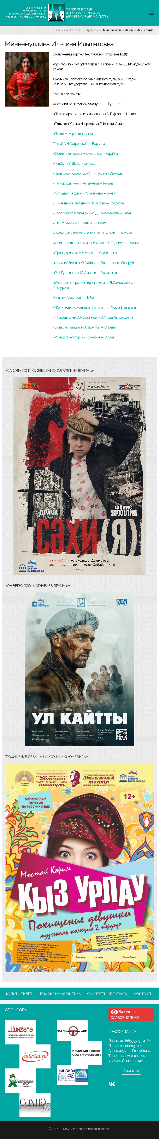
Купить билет (19, 994)
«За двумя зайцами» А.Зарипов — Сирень (84, 327)
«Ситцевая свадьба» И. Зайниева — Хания (84, 193)
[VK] (111, 1085)
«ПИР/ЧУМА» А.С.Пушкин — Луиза (80, 223)
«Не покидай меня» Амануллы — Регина (83, 183)
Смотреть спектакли (107, 994)
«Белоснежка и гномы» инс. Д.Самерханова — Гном (92, 213)
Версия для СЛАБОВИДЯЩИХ (125, 1015)
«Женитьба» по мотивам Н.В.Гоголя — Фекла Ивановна (94, 307)
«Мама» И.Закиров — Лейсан (74, 298)
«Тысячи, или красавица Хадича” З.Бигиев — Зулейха (92, 233)
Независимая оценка (60, 994)
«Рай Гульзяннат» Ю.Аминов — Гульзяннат (85, 273)
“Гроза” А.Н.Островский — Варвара (79, 144)
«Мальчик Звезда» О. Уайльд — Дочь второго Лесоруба (94, 263)
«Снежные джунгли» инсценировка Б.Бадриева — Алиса (96, 243)
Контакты (143, 994)
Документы (131, 1070)
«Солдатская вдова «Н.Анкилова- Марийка (85, 154)
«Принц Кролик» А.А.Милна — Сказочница (85, 253)
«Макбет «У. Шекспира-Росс (74, 163)
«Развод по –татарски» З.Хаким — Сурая (83, 337)
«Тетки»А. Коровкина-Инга (73, 134)
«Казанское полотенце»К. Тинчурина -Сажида (87, 173)
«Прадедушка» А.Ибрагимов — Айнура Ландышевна (93, 317)
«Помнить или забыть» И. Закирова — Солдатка (88, 203)
